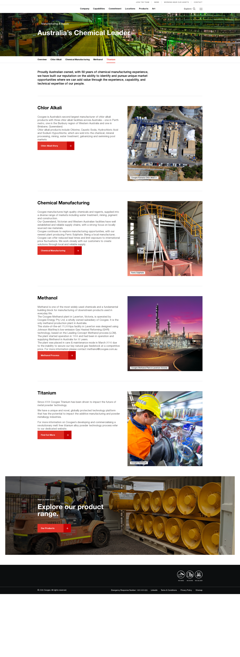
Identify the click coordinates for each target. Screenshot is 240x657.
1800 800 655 (142, 590)
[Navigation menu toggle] (201, 8)
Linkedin (154, 590)
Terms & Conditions (169, 590)
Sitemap (199, 590)
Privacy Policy (186, 590)
